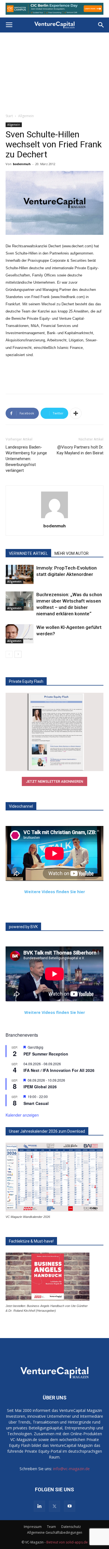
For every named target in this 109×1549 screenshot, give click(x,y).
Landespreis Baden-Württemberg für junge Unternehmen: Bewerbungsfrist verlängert (26, 459)
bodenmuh (22, 164)
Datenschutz (71, 1526)
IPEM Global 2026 (40, 1086)
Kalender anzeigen (22, 1115)
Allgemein (26, 116)
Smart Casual (36, 1103)
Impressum (33, 1526)
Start (9, 116)
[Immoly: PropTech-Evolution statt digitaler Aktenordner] (20, 574)
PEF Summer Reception (45, 1054)
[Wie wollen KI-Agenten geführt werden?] (20, 633)
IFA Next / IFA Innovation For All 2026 (58, 1070)
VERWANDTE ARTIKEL (28, 553)
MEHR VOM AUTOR (71, 553)
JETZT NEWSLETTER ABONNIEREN (54, 781)
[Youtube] (69, 1506)
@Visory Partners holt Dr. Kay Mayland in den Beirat (80, 450)
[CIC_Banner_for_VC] (54, 9)
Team (51, 1526)
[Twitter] (54, 1506)
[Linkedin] (39, 1506)
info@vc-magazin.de (71, 1468)
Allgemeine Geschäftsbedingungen (54, 1532)
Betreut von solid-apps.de (67, 1542)
